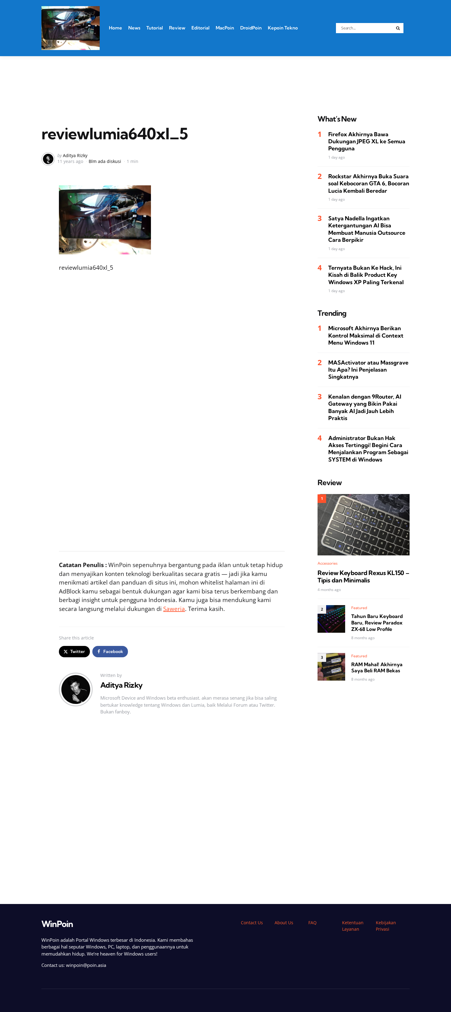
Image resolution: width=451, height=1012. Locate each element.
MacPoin (225, 28)
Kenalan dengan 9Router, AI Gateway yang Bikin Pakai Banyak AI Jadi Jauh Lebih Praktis (364, 407)
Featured (359, 607)
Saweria (174, 609)
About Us (284, 922)
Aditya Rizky (75, 155)
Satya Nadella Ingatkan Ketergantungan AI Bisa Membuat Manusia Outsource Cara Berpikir (366, 228)
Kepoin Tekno (283, 28)
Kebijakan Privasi (386, 926)
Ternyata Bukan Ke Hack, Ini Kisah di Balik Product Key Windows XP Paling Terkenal (366, 274)
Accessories (327, 563)
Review (177, 28)
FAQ (312, 922)
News (134, 28)
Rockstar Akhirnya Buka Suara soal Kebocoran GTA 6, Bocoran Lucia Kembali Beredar (368, 183)
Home (115, 28)
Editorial (200, 28)
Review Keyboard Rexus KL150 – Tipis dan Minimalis (363, 576)
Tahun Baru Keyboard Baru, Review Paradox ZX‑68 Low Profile (377, 622)
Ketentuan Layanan (353, 926)
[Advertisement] (225, 77)
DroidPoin (251, 28)
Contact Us (252, 922)
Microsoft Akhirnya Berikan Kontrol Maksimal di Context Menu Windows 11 (365, 335)
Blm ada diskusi (105, 161)
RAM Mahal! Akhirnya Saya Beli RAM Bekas (377, 667)
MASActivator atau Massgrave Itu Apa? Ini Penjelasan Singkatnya (368, 369)
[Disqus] (172, 812)
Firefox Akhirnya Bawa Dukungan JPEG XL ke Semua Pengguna (366, 141)
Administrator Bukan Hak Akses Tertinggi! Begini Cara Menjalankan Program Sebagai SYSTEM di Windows (368, 448)
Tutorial (154, 28)
